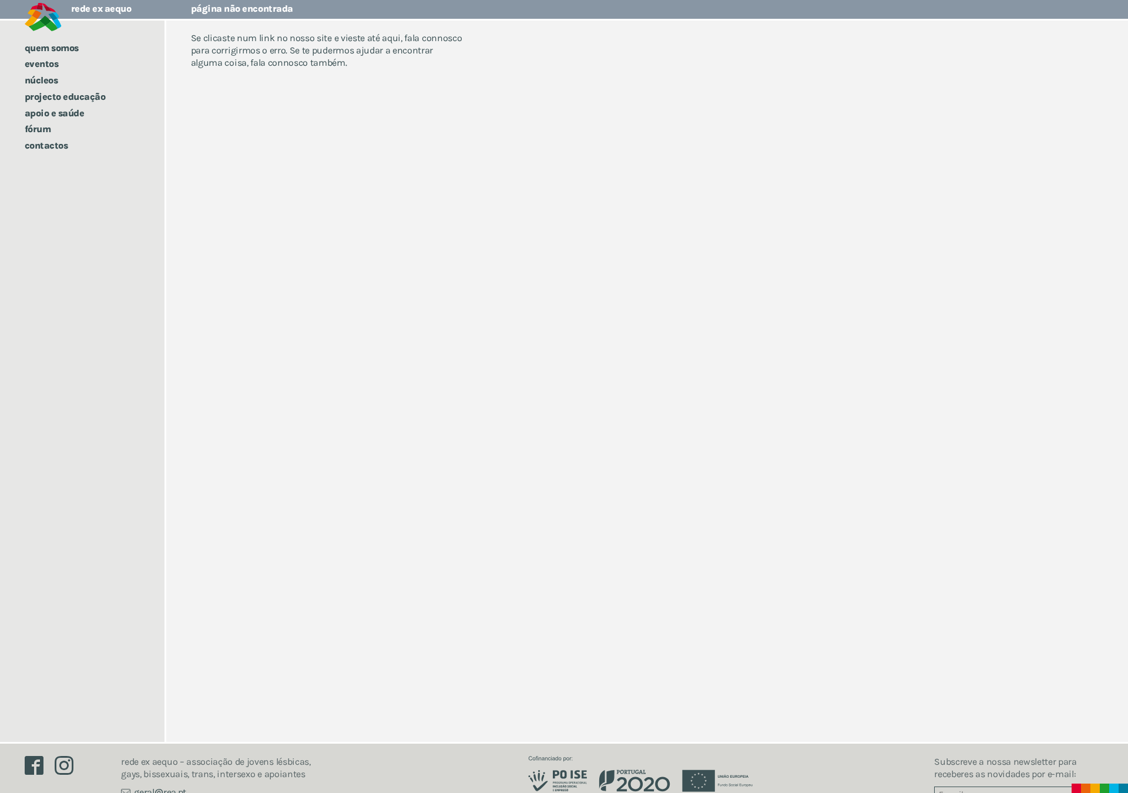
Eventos (42, 63)
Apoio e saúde (55, 113)
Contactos (46, 145)
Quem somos (52, 47)
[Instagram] (69, 768)
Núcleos (41, 80)
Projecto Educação (65, 96)
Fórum (38, 129)
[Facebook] (40, 768)
